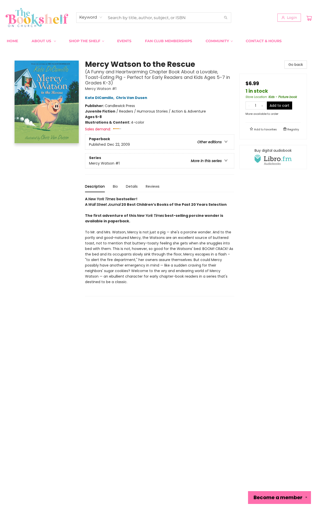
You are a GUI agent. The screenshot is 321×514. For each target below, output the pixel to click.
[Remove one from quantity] (249, 105)
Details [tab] (132, 186)
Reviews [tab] (152, 186)
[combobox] (90, 17)
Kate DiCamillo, (100, 97)
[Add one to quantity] (262, 105)
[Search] (226, 18)
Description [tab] (95, 186)
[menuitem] (12, 41)
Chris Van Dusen (131, 97)
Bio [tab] (115, 186)
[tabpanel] (159, 246)
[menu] (160, 41)
